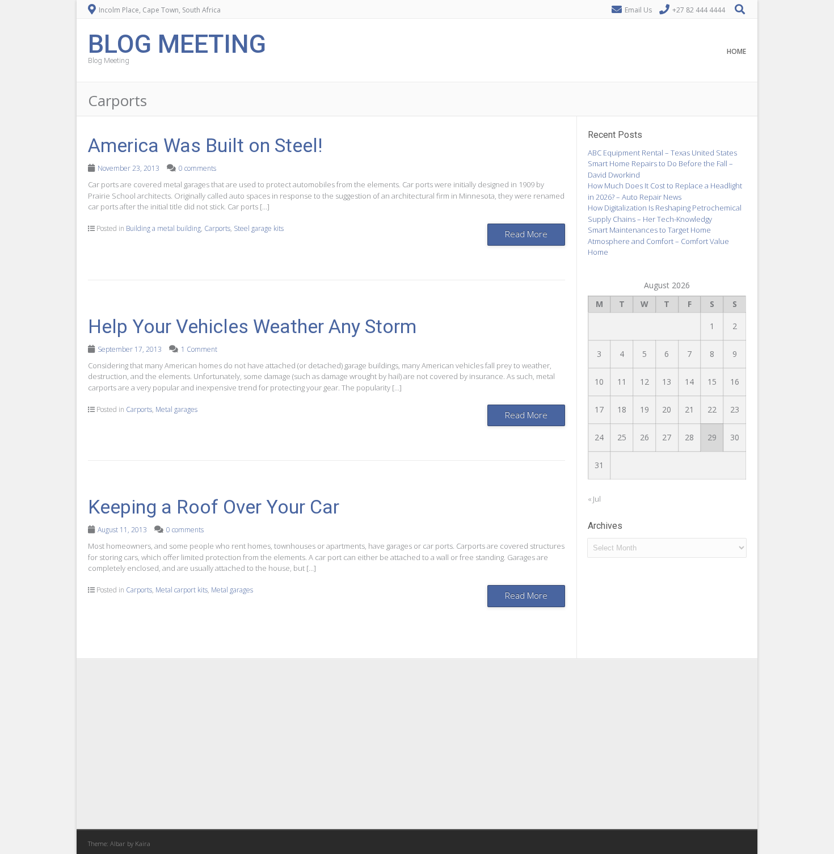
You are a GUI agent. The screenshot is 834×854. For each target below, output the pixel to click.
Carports (217, 228)
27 (666, 437)
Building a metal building (163, 228)
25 (621, 437)
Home (736, 51)
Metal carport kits (181, 590)
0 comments (197, 168)
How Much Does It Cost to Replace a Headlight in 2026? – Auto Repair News (665, 191)
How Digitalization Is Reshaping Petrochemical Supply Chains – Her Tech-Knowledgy (665, 213)
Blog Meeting (177, 43)
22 (712, 409)
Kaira (142, 843)
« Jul (594, 499)
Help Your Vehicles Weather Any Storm (252, 326)
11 (621, 381)
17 (599, 409)
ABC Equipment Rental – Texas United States (662, 153)
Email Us (638, 10)
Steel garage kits (259, 228)
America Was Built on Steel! (205, 145)
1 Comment (199, 349)
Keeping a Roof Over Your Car (213, 506)
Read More (526, 233)
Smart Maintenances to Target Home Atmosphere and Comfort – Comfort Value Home (658, 241)
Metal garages (176, 409)
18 (621, 409)
